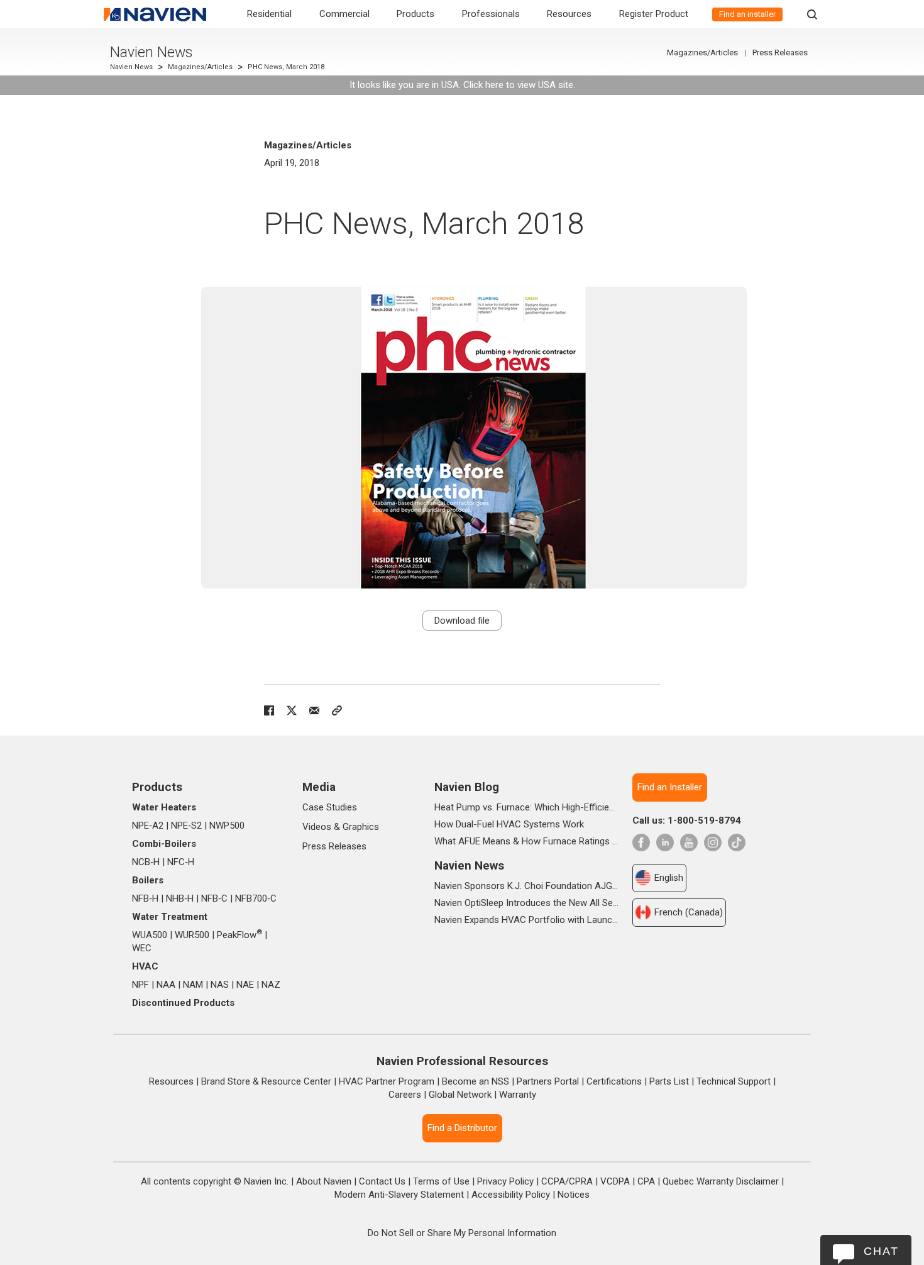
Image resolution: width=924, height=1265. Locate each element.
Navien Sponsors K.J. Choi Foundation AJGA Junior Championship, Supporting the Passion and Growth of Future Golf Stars (526, 886)
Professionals (491, 13)
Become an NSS (475, 1081)
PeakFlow (239, 935)
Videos (316, 826)
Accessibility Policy (510, 1194)
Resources (569, 13)
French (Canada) (688, 912)
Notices (574, 1194)
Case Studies (329, 807)
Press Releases (780, 52)
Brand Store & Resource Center (266, 1081)
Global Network (460, 1094)
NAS (220, 984)
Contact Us (382, 1181)
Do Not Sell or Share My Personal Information (462, 1233)
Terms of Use (441, 1181)
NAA (166, 984)
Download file (462, 620)
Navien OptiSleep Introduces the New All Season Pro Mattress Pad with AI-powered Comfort (526, 903)
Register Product (653, 13)
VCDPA (615, 1181)
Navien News (151, 52)
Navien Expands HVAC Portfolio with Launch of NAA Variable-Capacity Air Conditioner (526, 919)
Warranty (517, 1094)
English (668, 877)
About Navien (323, 1181)
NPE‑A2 (147, 825)
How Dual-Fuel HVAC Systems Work (509, 824)
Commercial (344, 13)
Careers (404, 1094)
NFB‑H (145, 898)
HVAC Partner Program (386, 1081)
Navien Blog (466, 787)
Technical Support (733, 1081)
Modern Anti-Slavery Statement (399, 1194)
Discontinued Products (183, 1002)
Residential (269, 13)
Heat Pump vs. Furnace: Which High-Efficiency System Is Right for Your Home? (526, 807)
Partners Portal (548, 1081)
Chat (881, 1251)
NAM (193, 984)
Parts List (669, 1081)
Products (415, 13)
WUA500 (149, 935)
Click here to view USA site (518, 85)
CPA (646, 1181)
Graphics (361, 826)
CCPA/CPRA (567, 1181)
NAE (245, 984)
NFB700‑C (256, 898)
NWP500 (227, 825)
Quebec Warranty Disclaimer (721, 1181)
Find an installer (747, 14)
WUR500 (192, 935)
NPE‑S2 (186, 825)
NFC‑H (180, 862)
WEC (141, 948)
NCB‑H (146, 862)
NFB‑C (214, 898)
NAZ (270, 984)
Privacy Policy (505, 1181)
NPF (140, 984)
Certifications (614, 1081)
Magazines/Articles (200, 67)
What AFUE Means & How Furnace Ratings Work (526, 841)
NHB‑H (180, 898)
